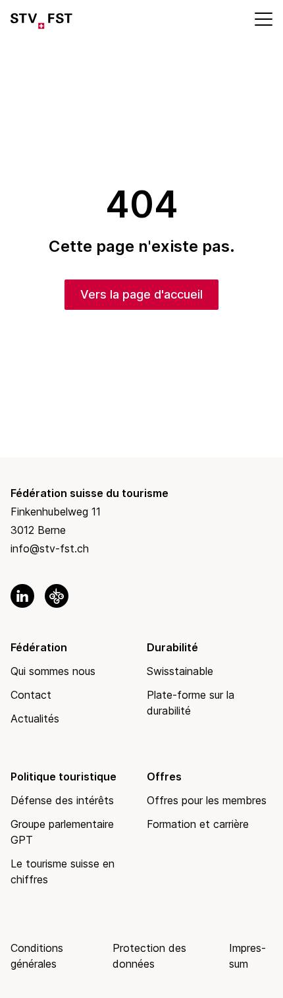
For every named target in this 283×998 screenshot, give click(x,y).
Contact (31, 694)
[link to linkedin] (22, 596)
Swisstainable (180, 671)
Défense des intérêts (62, 800)
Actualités (35, 718)
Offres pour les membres (207, 800)
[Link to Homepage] (41, 18)
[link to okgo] (56, 596)
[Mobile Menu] (262, 18)
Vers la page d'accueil (141, 294)
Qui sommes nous (53, 671)
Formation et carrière (198, 824)
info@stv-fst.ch (50, 548)
